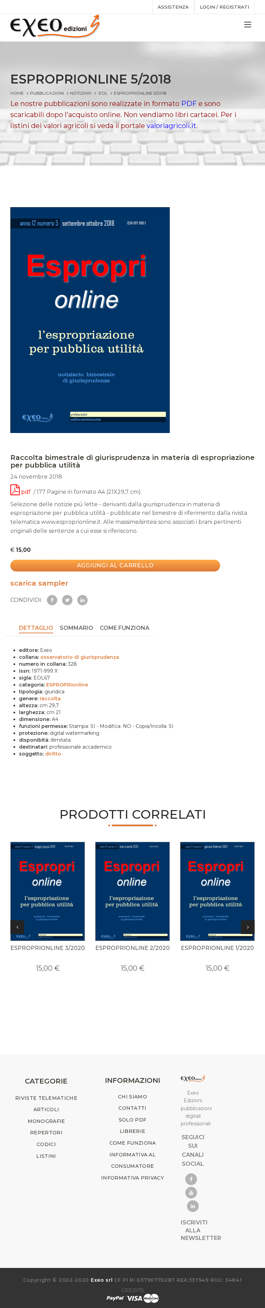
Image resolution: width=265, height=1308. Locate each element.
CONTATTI (132, 1108)
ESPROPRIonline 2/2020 (132, 948)
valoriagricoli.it (171, 126)
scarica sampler (39, 583)
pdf (26, 492)
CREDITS (132, 1290)
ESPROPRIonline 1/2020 (217, 948)
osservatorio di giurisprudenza (79, 657)
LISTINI (46, 1156)
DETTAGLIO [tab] (36, 628)
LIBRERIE (132, 1131)
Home (17, 93)
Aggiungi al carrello (115, 565)
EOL (103, 93)
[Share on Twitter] (67, 600)
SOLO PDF (132, 1120)
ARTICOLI (46, 1109)
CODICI (46, 1144)
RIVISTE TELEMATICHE (46, 1098)
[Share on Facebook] (52, 600)
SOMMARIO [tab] (76, 628)
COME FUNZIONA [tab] (124, 628)
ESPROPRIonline (67, 685)
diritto (53, 754)
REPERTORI (46, 1132)
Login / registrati (224, 7)
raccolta (50, 698)
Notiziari (80, 93)
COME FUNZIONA (132, 1143)
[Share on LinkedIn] (82, 600)
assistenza (173, 7)
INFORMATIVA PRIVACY (132, 1178)
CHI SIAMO (132, 1097)
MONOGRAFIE (46, 1121)
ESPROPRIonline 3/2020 (47, 948)
